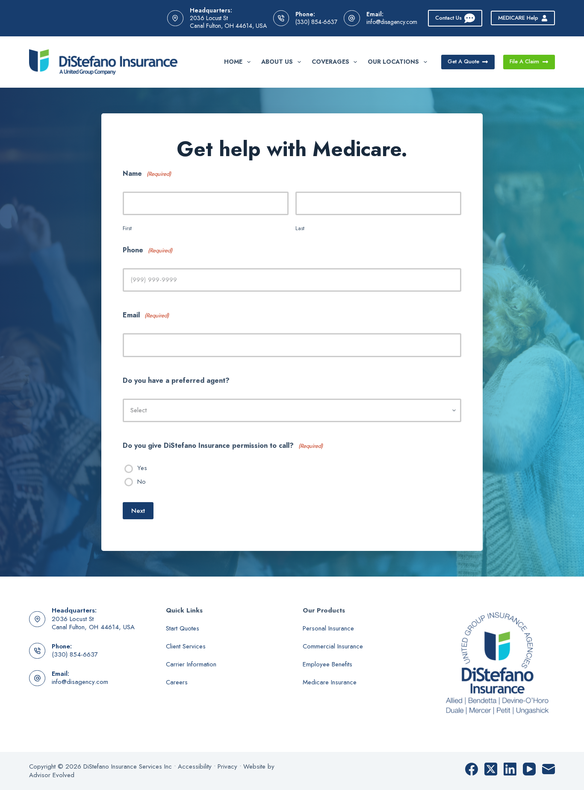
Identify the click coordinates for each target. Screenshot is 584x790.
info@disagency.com (391, 22)
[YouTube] (529, 769)
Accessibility (195, 766)
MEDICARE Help (518, 18)
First (127, 228)
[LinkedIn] (510, 769)
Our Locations (393, 61)
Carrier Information (191, 664)
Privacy (227, 766)
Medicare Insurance (330, 682)
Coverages (330, 61)
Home (233, 61)
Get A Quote (463, 61)
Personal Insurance (328, 628)
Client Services (186, 646)
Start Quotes (182, 628)
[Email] (548, 769)
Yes (142, 468)
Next (138, 510)
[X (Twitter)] (490, 769)
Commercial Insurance (333, 646)
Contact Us (448, 18)
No (141, 482)
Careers (177, 682)
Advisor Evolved (51, 775)
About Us (277, 61)
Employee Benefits (327, 664)
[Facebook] (471, 769)
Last (299, 228)
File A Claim (524, 61)
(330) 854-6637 (316, 22)
